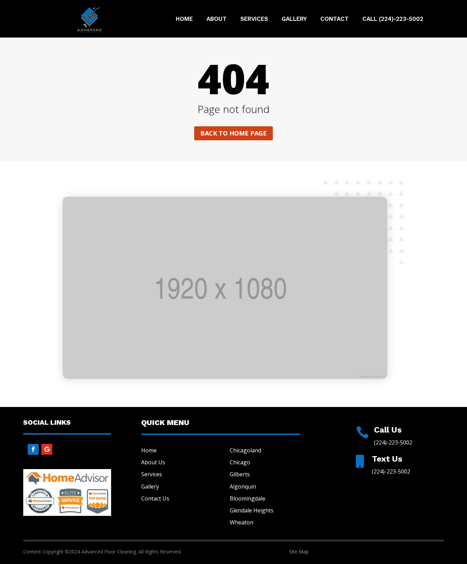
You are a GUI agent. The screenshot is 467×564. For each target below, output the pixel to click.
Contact (334, 19)
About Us (153, 462)
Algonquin (243, 486)
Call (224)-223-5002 (392, 19)
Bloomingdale (247, 498)
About (216, 19)
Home (184, 19)
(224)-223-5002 (393, 442)
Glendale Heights (251, 510)
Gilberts (240, 474)
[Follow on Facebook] (33, 449)
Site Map (299, 551)
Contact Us (155, 498)
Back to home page (233, 133)
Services (254, 19)
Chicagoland (245, 450)
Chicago (240, 462)
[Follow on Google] (46, 449)
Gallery (294, 19)
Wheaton (241, 522)
